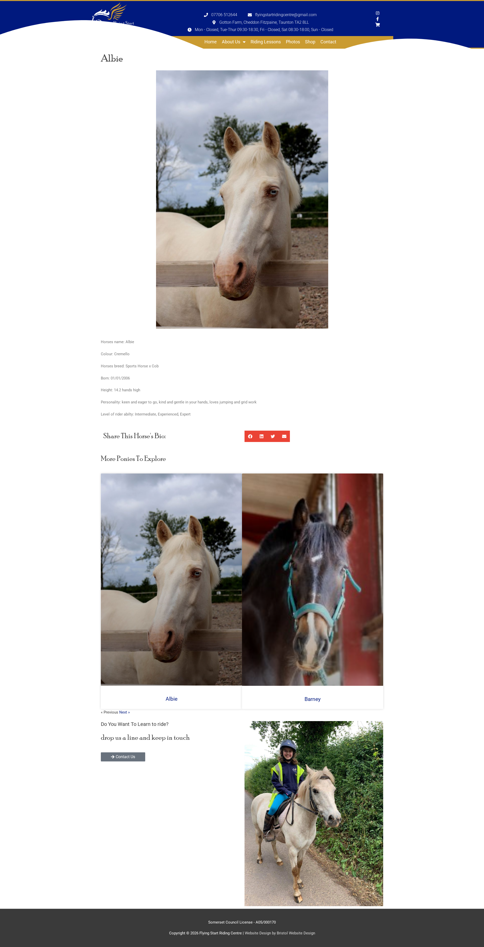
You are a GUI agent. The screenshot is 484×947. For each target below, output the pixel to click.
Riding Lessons (266, 41)
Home (210, 41)
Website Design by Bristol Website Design (280, 933)
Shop (310, 41)
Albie (171, 699)
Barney (313, 699)
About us (231, 41)
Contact (328, 41)
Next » (124, 712)
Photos (293, 41)
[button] (250, 436)
